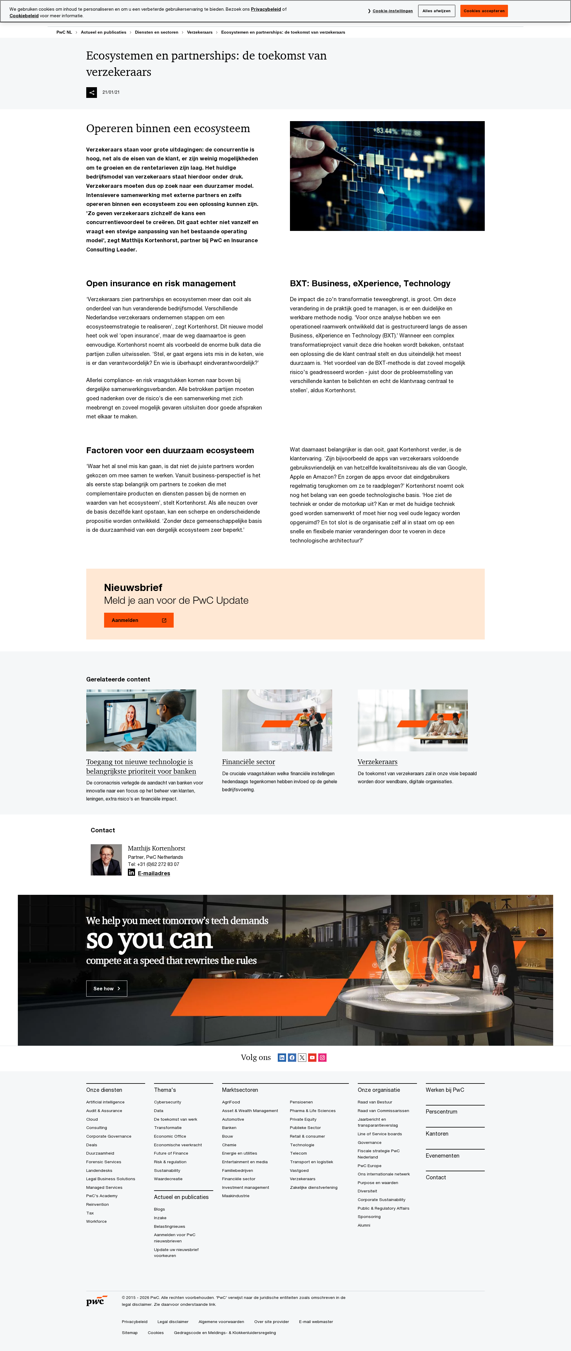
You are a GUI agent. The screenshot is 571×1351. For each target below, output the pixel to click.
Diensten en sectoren (156, 32)
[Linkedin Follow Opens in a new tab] (131, 872)
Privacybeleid (266, 9)
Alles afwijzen (437, 10)
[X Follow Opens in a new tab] (302, 1058)
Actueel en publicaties (103, 32)
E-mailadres (154, 873)
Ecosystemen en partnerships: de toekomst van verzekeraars (283, 32)
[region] (285, 11)
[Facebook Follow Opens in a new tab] (292, 1058)
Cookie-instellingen (393, 10)
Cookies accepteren (484, 10)
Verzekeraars (200, 32)
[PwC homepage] (97, 1304)
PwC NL (64, 32)
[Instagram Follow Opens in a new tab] (322, 1058)
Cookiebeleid (24, 15)
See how (104, 988)
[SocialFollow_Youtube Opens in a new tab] (312, 1058)
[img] (91, 92)
